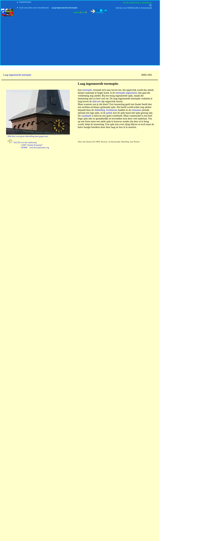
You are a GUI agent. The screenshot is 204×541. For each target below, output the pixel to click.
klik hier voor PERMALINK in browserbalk (134, 8)
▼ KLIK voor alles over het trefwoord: (47, 8)
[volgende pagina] (97, 11)
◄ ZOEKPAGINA (23, 2)
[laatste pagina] (105, 10)
